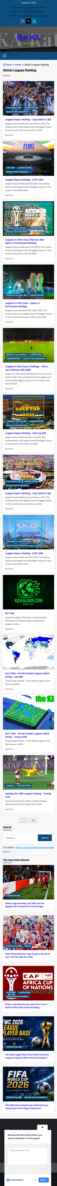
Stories (18, 64)
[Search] (52, 55)
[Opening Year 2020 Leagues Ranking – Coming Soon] (28, 772)
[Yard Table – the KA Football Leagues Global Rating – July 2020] (28, 652)
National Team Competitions (17, 112)
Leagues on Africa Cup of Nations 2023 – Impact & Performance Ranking (25, 241)
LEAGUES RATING (31, 108)
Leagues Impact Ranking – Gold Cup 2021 (25, 433)
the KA (28, 37)
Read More (9, 135)
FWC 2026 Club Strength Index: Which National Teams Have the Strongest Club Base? (26, 1107)
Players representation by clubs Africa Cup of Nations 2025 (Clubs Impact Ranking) (26, 1006)
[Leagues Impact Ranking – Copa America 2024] (28, 98)
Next (33, 820)
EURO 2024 (10, 168)
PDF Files (9, 613)
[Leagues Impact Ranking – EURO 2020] (28, 532)
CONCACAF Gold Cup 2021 (16, 421)
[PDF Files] (28, 592)
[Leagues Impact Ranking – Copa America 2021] (28, 472)
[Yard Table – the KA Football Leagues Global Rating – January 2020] (28, 712)
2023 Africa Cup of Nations (16, 228)
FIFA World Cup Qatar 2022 (16, 295)
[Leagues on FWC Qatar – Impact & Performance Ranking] (28, 282)
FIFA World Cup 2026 (13, 946)
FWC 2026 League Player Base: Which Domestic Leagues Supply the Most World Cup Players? (27, 1056)
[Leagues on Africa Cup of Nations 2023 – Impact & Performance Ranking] (28, 218)
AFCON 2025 (10, 992)
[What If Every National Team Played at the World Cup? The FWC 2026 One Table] (28, 932)
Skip (34, 1180)
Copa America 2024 (13, 108)
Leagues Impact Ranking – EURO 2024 (24, 179)
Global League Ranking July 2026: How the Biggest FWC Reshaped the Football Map (24, 905)
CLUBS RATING (35, 354)
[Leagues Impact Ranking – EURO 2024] (28, 158)
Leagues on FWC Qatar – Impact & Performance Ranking (22, 304)
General (28, 946)
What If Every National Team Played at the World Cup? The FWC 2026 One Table (27, 955)
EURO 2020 (10, 541)
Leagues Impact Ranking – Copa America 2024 (28, 119)
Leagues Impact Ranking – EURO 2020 (24, 553)
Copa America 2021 (13, 481)
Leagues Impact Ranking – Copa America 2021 (28, 493)
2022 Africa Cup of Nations (16, 354)
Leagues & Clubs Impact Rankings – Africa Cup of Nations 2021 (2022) (26, 368)
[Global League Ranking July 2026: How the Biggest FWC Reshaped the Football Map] (28, 882)
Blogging (9, 785)
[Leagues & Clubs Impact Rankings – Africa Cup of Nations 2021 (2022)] (28, 345)
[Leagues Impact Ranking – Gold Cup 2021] (28, 412)
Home (9, 64)
